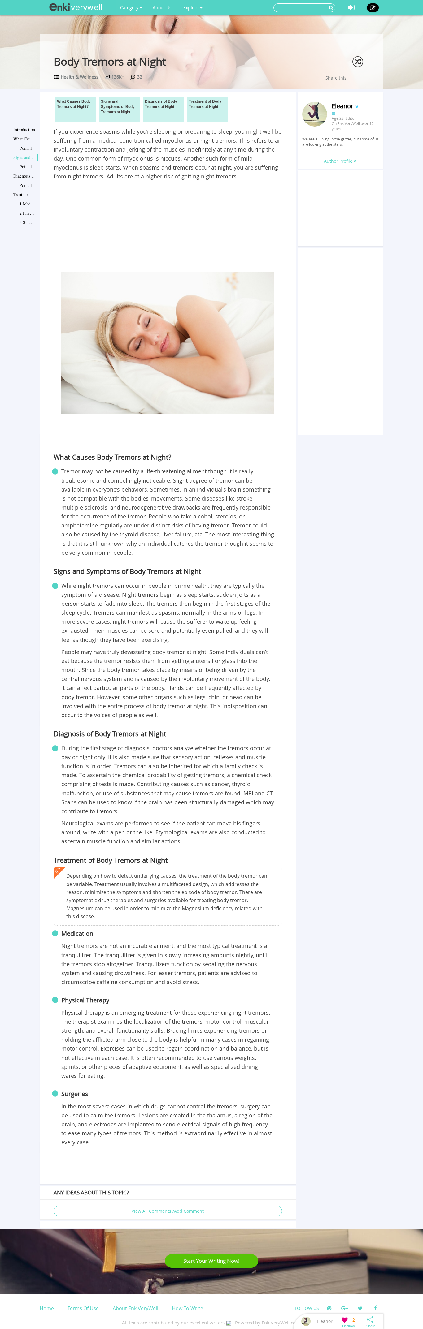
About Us (162, 8)
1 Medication (27, 204)
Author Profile (339, 161)
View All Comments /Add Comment (168, 1211)
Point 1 (26, 148)
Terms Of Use (83, 1308)
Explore (191, 8)
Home (47, 1308)
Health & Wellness (79, 77)
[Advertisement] (168, 227)
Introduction (24, 129)
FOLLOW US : (308, 1308)
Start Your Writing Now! (211, 1260)
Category (130, 8)
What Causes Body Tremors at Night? (24, 139)
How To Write (187, 1308)
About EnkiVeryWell (135, 1308)
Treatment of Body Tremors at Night (24, 194)
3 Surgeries (27, 222)
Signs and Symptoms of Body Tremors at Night (24, 157)
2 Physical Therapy (27, 213)
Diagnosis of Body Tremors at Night (24, 176)
